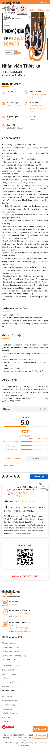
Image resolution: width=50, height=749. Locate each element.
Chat (21, 495)
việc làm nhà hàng (9, 743)
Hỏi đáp (7, 9)
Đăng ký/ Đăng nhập (40, 10)
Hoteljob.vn (7, 696)
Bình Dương (36, 97)
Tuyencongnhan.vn (9, 700)
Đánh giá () (36, 458)
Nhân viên (34, 119)
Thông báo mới (8, 669)
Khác (9, 119)
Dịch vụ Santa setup (10, 651)
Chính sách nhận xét (39, 438)
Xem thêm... (27, 533)
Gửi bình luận (39, 476)
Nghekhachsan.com (10, 713)
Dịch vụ (7, 15)
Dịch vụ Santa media (10, 647)
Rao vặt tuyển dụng (10, 682)
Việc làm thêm (13, 18)
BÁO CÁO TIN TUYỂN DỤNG (26, 576)
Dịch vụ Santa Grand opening (14, 655)
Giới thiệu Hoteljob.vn (11, 665)
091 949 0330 (22, 613)
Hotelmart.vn (7, 709)
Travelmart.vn (7, 717)
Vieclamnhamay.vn (9, 704)
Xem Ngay (36, 17)
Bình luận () (13, 458)
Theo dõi (23, 493)
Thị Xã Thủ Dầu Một (38, 94)
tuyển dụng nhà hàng (25, 743)
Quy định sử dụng (9, 674)
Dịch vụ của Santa (9, 643)
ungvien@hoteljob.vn (22, 631)
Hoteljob (12, 604)
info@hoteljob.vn (20, 616)
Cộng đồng (8, 6)
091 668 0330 (22, 628)
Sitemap (5, 686)
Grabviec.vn (6, 721)
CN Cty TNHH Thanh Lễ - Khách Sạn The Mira (27, 488)
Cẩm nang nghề (10, 12)
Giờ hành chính (13, 105)
